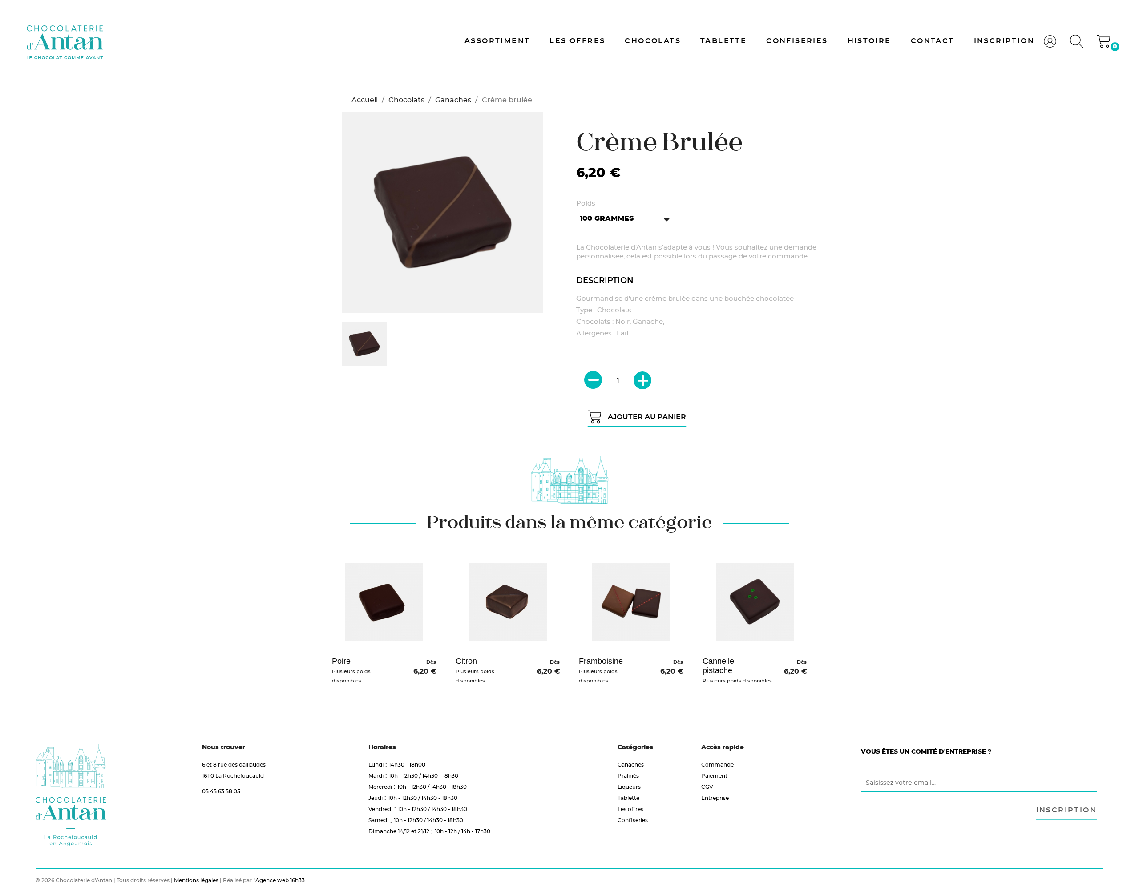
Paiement (714, 775)
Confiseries (797, 40)
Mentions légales (196, 880)
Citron (466, 661)
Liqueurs (629, 786)
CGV (707, 786)
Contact (932, 40)
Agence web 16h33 (280, 880)
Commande (717, 764)
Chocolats (653, 40)
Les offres (577, 40)
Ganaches (631, 764)
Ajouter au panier (647, 416)
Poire (341, 661)
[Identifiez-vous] (1050, 45)
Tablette (723, 40)
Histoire (869, 40)
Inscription (1004, 40)
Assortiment (497, 40)
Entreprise (715, 798)
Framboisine (601, 661)
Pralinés (628, 775)
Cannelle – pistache (722, 666)
